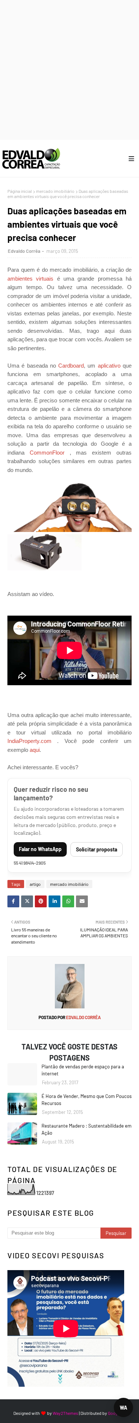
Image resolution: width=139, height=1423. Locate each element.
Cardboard (71, 365)
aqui (35, 750)
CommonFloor (47, 452)
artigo (35, 884)
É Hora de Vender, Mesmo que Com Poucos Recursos (87, 1099)
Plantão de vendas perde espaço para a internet (83, 1070)
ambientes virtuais (30, 278)
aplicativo (109, 365)
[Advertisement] (69, 69)
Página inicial (19, 191)
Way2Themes (65, 1413)
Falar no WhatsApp (40, 849)
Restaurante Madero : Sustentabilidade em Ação (87, 1129)
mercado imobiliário (55, 191)
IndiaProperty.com (29, 741)
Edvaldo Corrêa (24, 251)
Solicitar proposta (96, 849)
